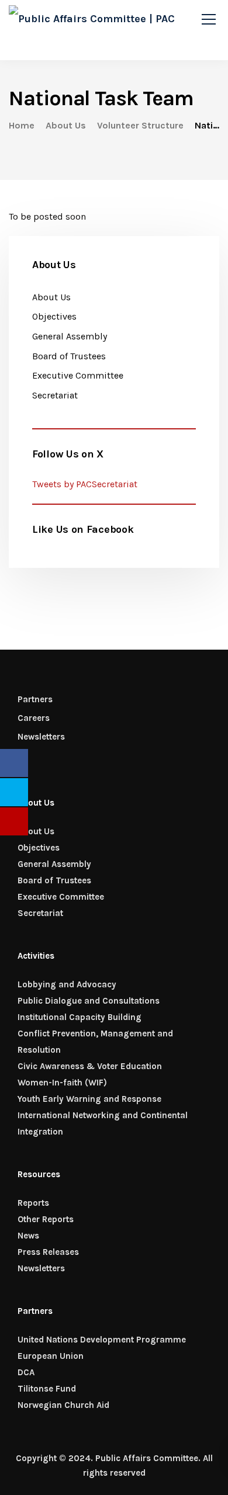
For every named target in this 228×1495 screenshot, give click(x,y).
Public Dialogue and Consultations (89, 1000)
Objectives (54, 316)
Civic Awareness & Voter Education (90, 1066)
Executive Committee (77, 375)
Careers (34, 718)
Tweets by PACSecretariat (84, 484)
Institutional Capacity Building (79, 1017)
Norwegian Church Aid (63, 1405)
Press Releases (48, 1252)
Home (21, 125)
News (28, 1235)
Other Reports (46, 1219)
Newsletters (41, 736)
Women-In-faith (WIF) (62, 1082)
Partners (35, 699)
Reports (33, 1203)
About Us (51, 297)
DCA (26, 1372)
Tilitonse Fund (47, 1388)
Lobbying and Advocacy (67, 984)
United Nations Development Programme (102, 1339)
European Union (51, 1356)
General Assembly (69, 336)
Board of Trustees (69, 356)
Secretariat (55, 395)
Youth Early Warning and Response (89, 1099)
